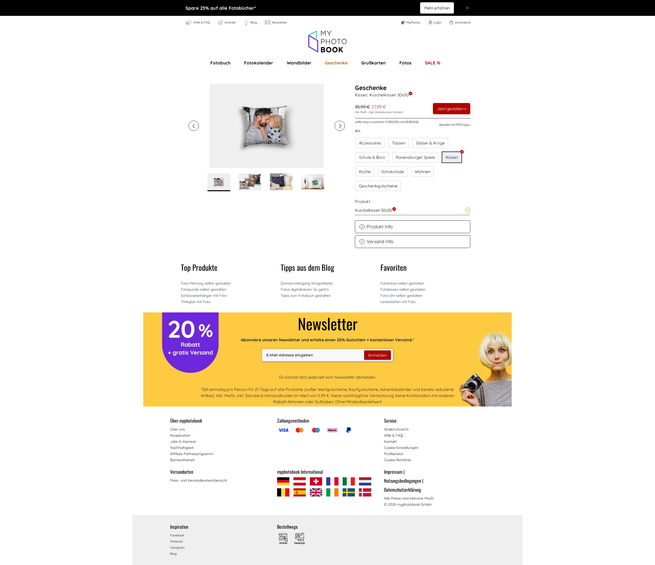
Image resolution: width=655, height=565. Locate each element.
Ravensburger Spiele (415, 157)
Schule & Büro (372, 157)
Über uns (177, 429)
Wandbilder (299, 62)
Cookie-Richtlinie (397, 460)
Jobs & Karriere (183, 441)
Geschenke (336, 62)
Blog (173, 554)
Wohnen (422, 171)
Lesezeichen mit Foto (398, 301)
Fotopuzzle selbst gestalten (203, 289)
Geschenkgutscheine (378, 185)
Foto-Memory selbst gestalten (206, 283)
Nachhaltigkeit (182, 447)
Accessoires (370, 142)
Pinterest (176, 541)
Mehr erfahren (437, 7)
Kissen (452, 157)
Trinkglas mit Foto (195, 301)
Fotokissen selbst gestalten (402, 289)
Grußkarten (373, 62)
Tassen (398, 142)
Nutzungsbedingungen (403, 480)
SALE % (432, 62)
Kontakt (390, 441)
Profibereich (393, 453)
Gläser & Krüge (430, 142)
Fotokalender (258, 62)
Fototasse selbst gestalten (402, 283)
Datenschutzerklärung (402, 489)
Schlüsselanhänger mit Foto (204, 295)
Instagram (177, 547)
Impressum (394, 471)
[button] (194, 126)
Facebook (177, 535)
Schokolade (392, 171)
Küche (365, 171)
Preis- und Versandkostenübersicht (198, 480)
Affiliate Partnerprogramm (191, 453)
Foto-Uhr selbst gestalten (401, 295)
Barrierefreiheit (182, 460)
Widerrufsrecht (396, 429)
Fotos (405, 62)
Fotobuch (220, 62)
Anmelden (377, 355)
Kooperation (180, 435)
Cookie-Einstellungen (401, 447)
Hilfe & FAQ (393, 435)
